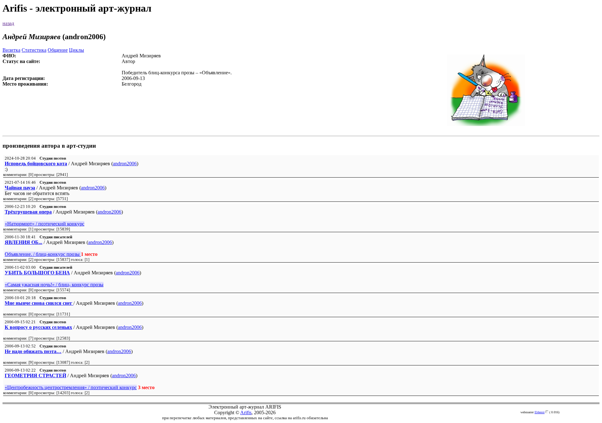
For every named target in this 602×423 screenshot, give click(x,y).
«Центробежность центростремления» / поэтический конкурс (71, 387)
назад (8, 23)
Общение (58, 50)
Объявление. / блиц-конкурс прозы (43, 254)
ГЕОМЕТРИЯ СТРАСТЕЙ (35, 375)
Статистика (34, 50)
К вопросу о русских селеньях (38, 327)
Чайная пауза (20, 187)
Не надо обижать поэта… (33, 351)
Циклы (76, 50)
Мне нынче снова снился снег (39, 303)
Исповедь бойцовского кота (36, 163)
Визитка (11, 50)
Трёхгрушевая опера (28, 211)
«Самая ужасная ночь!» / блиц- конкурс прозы (54, 284)
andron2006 (125, 163)
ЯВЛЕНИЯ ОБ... (23, 242)
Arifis (245, 412)
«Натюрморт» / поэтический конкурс (44, 223)
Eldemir (540, 412)
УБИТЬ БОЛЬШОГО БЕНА (37, 272)
